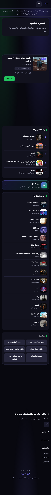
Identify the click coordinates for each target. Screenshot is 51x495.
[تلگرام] (46, 424)
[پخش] (40, 64)
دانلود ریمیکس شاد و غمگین (15, 358)
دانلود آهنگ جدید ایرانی (22, 68)
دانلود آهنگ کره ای (36, 349)
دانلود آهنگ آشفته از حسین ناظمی (19, 59)
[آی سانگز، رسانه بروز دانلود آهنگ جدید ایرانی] (46, 4)
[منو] (39, 4)
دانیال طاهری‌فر (25, 474)
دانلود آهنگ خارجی (14, 342)
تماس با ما (45, 457)
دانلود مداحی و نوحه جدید (15, 349)
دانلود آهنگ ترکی (36, 356)
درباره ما (46, 453)
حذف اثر (46, 461)
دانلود (8, 78)
